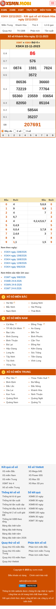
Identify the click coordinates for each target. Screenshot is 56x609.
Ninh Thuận (37, 394)
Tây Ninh (10, 356)
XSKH (28, 42)
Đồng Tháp (36, 324)
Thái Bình (35, 311)
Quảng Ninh (37, 303)
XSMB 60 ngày (36, 504)
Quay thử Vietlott (10, 561)
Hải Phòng (36, 307)
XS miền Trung (9, 479)
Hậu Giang (11, 348)
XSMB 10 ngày (36, 496)
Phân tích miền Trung (39, 551)
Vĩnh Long (36, 360)
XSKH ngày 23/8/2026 (15, 252)
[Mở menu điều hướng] (52, 3)
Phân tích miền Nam (39, 555)
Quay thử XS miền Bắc (13, 547)
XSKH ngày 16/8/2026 (15, 259)
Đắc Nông (36, 386)
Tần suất (49, 31)
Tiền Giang (36, 356)
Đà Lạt (9, 344)
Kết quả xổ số (10, 467)
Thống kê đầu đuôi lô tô (14, 508)
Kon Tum (10, 394)
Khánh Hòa (21, 25)
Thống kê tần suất (11, 500)
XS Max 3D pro (36, 483)
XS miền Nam (9, 475)
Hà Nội (9, 303)
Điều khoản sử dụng (17, 575)
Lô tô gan (49, 25)
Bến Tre (35, 332)
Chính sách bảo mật (38, 575)
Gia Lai (9, 390)
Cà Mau (10, 324)
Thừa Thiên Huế (39, 378)
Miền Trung (7, 25)
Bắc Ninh (10, 307)
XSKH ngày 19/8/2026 (15, 255)
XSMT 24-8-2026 (12, 288)
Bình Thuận (12, 340)
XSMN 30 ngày (36, 516)
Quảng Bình (12, 398)
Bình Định (11, 382)
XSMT (19, 42)
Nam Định (11, 311)
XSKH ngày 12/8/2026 (15, 263)
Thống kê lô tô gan (11, 496)
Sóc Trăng (36, 352)
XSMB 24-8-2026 (13, 281)
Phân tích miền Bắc (38, 547)
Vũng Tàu (11, 364)
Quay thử (7, 31)
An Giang (35, 328)
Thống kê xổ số (11, 492)
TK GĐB (21, 31)
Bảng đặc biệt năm (11, 533)
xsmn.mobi (38, 570)
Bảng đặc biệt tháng (12, 529)
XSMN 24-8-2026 (13, 284)
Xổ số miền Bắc (17, 296)
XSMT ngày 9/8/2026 (14, 277)
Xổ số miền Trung (19, 372)
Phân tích (35, 31)
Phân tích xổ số (37, 542)
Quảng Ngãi (37, 398)
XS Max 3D (34, 479)
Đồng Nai (35, 344)
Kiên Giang (36, 348)
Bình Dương (12, 336)
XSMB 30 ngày (36, 500)
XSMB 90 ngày (36, 508)
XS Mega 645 (35, 471)
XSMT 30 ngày (36, 520)
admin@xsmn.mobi (28, 581)
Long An (10, 352)
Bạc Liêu (10, 332)
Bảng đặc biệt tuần (11, 525)
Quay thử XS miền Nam (14, 557)
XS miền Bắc (8, 471)
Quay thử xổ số (11, 542)
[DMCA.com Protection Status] (28, 585)
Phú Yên (10, 378)
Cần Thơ (35, 340)
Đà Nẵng (35, 382)
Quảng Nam (12, 402)
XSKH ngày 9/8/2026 (14, 266)
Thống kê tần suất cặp (13, 504)
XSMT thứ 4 (8, 483)
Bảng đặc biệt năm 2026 (14, 537)
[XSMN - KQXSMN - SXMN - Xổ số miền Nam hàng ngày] (15, 3)
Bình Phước (37, 336)
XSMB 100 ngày (37, 512)
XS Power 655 (36, 475)
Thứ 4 (35, 25)
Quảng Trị (36, 402)
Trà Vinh (10, 360)
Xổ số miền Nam (17, 318)
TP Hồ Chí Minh (14, 328)
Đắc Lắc (10, 386)
